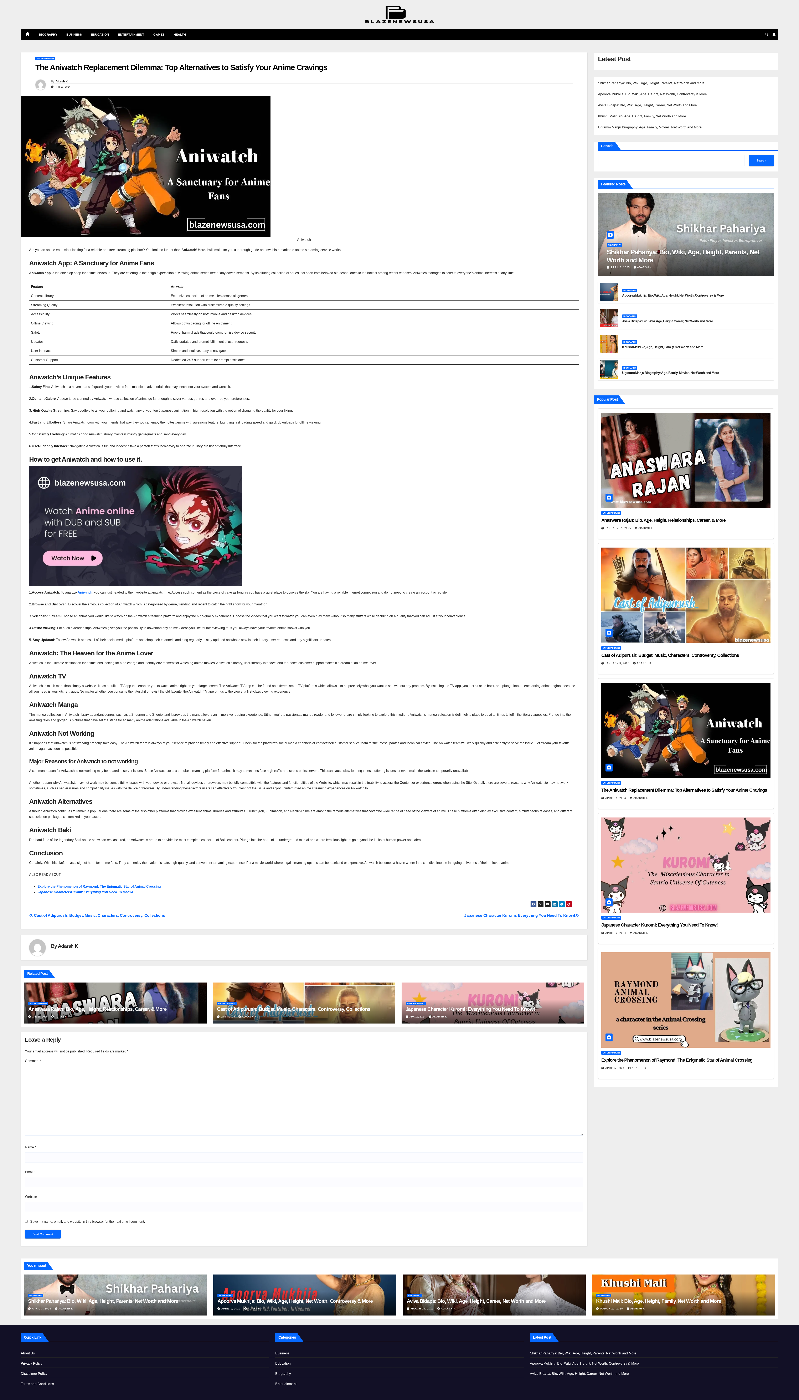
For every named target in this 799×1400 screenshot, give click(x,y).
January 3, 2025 (617, 663)
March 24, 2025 (422, 1308)
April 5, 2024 (615, 1068)
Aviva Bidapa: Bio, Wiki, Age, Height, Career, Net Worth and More (647, 105)
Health (180, 34)
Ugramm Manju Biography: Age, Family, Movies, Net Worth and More (650, 127)
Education (100, 34)
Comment (33, 1061)
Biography (48, 34)
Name (30, 1147)
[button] (766, 34)
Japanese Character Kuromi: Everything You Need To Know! (85, 892)
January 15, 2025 (618, 528)
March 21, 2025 (612, 1308)
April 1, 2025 (231, 1308)
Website (31, 1197)
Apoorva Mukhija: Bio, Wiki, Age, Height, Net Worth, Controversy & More (652, 94)
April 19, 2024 (616, 798)
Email (30, 1172)
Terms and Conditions (37, 1384)
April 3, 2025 (621, 267)
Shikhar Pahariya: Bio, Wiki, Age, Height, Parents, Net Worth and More (651, 83)
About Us (28, 1353)
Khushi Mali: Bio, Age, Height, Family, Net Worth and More (642, 116)
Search (607, 146)
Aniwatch (85, 592)
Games (159, 34)
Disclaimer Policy (34, 1373)
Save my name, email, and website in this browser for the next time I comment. (87, 1221)
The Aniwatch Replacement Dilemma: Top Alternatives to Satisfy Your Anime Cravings (684, 790)
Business (74, 34)
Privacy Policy (31, 1363)
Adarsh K (61, 81)
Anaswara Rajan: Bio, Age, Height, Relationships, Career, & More (97, 1009)
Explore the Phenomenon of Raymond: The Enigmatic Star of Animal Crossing (99, 886)
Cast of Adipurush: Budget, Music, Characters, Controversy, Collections (99, 915)
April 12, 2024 (616, 933)
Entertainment (131, 34)
